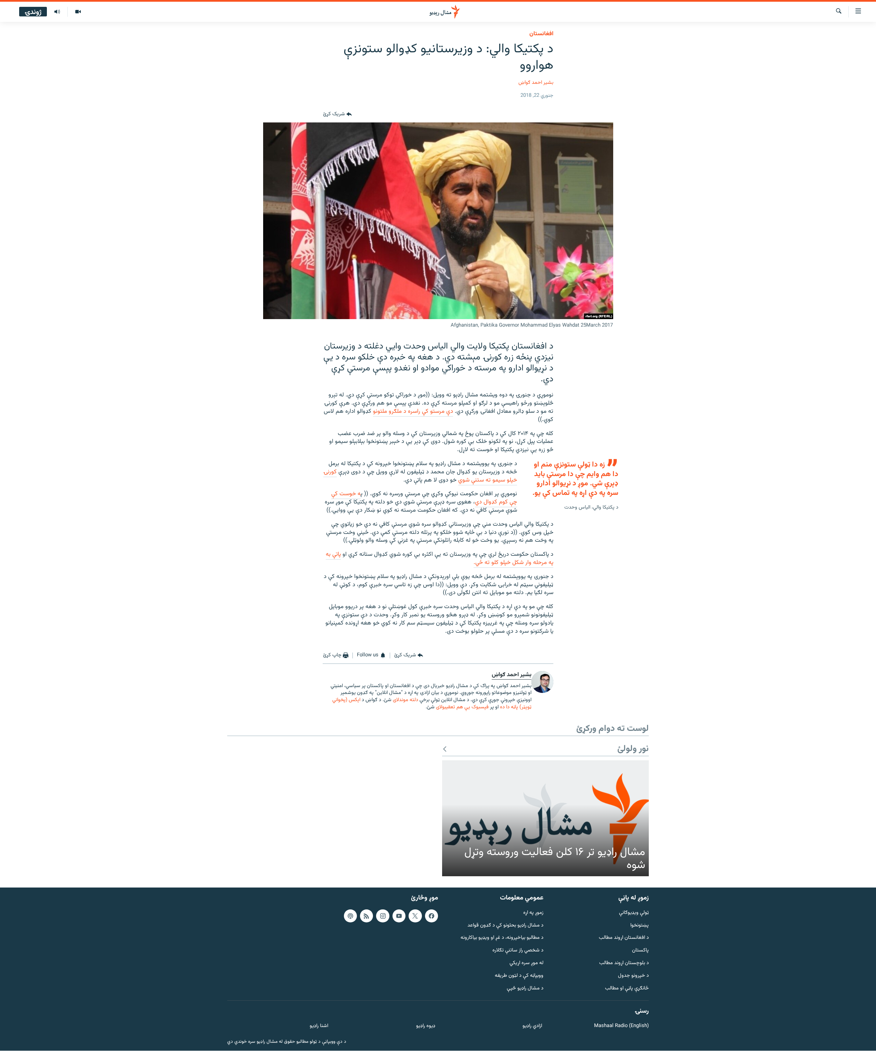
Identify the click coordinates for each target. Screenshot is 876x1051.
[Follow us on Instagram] (382, 915)
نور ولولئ (633, 749)
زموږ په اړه (533, 913)
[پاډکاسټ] (350, 915)
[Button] (337, 114)
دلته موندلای (405, 700)
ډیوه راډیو (425, 1026)
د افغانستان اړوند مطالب (624, 938)
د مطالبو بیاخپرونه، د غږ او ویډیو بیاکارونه (502, 938)
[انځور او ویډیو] (77, 12)
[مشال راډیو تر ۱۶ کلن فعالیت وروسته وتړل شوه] (545, 818)
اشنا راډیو (319, 1026)
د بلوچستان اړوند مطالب (624, 963)
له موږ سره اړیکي (526, 963)
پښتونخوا (639, 925)
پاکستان (640, 951)
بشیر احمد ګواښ (535, 83)
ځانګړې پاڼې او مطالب (627, 988)
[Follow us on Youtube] (398, 915)
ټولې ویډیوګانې (634, 913)
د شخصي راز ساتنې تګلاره (517, 951)
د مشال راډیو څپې (525, 988)
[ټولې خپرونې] (57, 12)
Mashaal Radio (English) (621, 1026)
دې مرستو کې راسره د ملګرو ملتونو (413, 411)
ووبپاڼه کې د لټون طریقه (519, 976)
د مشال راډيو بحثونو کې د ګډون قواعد (505, 925)
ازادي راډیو (532, 1026)
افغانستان (541, 33)
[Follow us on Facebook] (431, 915)
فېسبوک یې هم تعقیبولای (462, 707)
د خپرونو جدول (633, 976)
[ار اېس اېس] (366, 915)
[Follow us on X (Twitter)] (415, 915)
